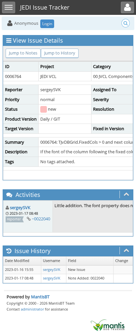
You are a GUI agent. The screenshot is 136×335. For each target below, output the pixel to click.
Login (47, 23)
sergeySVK (20, 207)
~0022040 (41, 219)
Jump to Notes (23, 53)
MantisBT (40, 297)
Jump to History (59, 53)
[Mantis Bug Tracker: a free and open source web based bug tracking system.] (107, 325)
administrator (32, 309)
